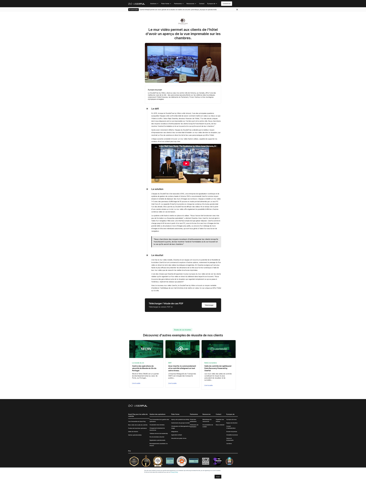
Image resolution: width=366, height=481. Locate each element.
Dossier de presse (231, 431)
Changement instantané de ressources (157, 429)
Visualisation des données (157, 425)
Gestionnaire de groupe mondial (180, 423)
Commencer (227, 3)
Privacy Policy (174, 472)
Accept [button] (218, 476)
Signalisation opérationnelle (157, 440)
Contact (201, 3)
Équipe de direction (231, 423)
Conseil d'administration (231, 427)
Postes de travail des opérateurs (137, 428)
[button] (154, 3)
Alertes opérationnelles (135, 435)
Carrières (229, 443)
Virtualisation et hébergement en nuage (180, 427)
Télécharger (209, 305)
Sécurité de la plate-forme (178, 438)
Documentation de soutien (208, 425)
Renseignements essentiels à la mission (159, 444)
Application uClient (176, 435)
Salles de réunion (133, 431)
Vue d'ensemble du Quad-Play (137, 421)
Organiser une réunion (220, 420)
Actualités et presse (232, 435)
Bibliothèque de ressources (207, 420)
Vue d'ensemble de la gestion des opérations (159, 420)
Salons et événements (230, 439)
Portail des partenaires (193, 420)
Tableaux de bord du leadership (159, 433)
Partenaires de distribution (194, 425)
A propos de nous (231, 419)
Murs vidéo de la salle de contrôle (137, 425)
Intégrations (174, 431)
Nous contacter (220, 425)
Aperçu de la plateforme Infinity (180, 419)
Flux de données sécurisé (157, 437)
